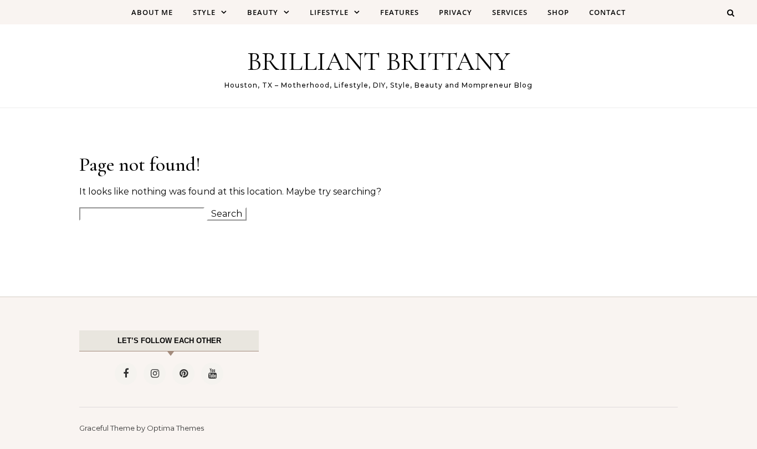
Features (399, 12)
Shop (558, 12)
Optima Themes (175, 428)
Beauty (262, 12)
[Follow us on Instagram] (155, 374)
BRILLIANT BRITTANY (378, 61)
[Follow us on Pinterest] (183, 374)
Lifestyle (329, 12)
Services (510, 12)
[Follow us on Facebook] (126, 374)
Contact (607, 12)
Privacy (455, 12)
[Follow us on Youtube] (212, 374)
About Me (152, 12)
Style (204, 12)
